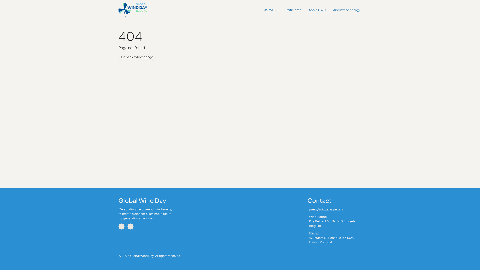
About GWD (317, 10)
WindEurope (318, 217)
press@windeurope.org (326, 209)
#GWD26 (271, 10)
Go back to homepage (137, 57)
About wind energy (346, 10)
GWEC (314, 233)
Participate (293, 10)
